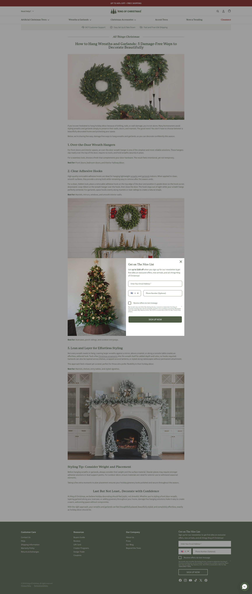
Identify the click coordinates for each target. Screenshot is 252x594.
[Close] (180, 261)
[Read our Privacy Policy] (181, 307)
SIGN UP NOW (155, 319)
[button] (244, 586)
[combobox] (134, 293)
